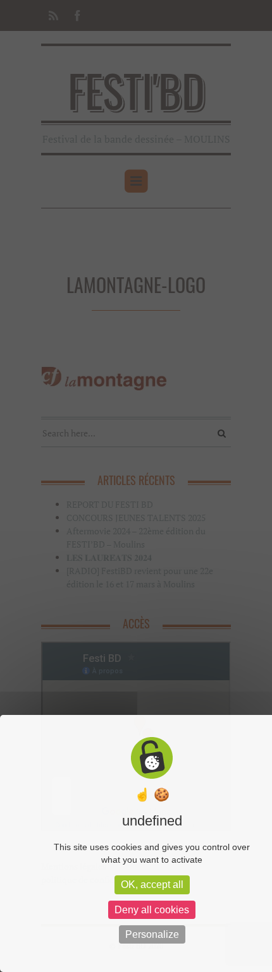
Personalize (152, 934)
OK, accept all (152, 884)
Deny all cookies (151, 909)
